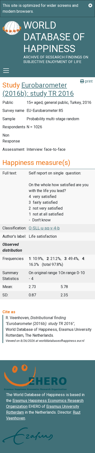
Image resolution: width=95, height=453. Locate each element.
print (88, 81)
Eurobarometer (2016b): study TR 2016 (38, 89)
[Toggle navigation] (6, 70)
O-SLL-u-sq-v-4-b (44, 228)
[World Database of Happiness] (11, 40)
